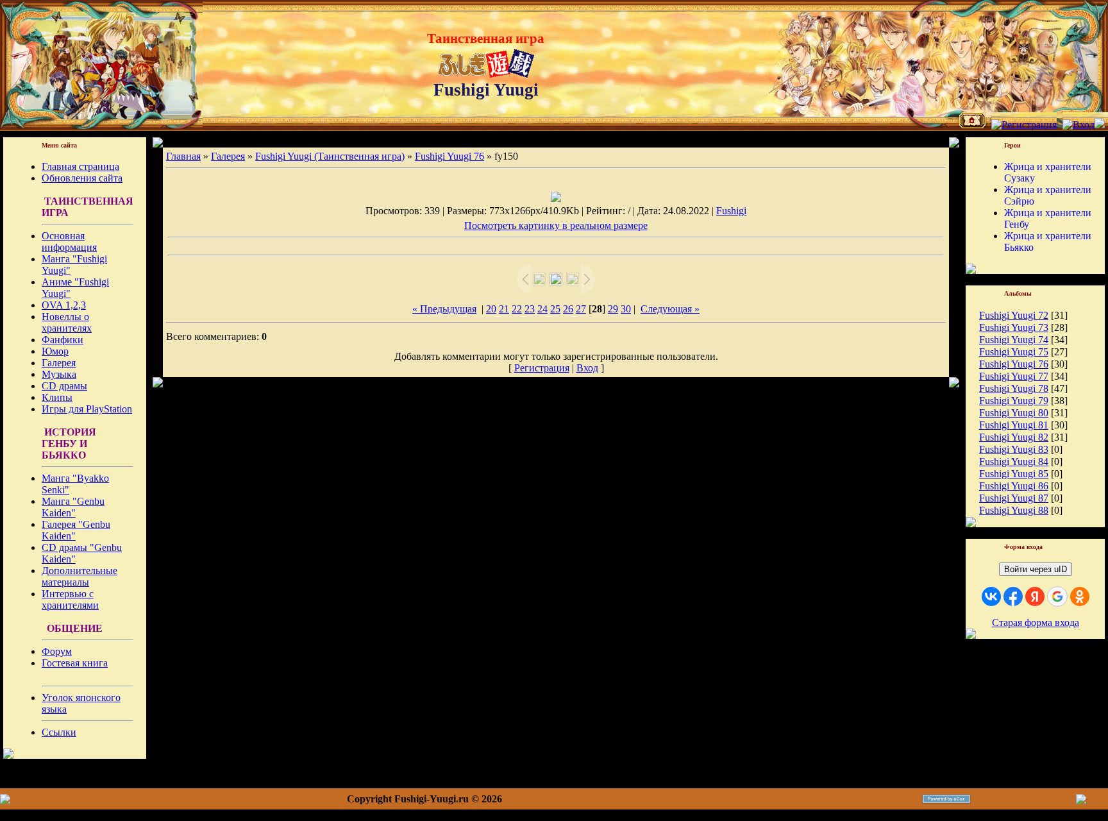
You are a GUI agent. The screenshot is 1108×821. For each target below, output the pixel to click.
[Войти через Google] (1057, 596)
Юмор (55, 351)
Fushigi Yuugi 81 (1013, 424)
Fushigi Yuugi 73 (1013, 327)
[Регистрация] (1024, 124)
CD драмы (64, 385)
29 (613, 308)
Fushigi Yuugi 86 (1013, 485)
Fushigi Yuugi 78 (1013, 388)
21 (504, 308)
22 (517, 308)
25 (555, 308)
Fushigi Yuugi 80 (1013, 412)
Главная (183, 156)
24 (542, 308)
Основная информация (69, 241)
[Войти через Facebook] (1013, 596)
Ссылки (59, 732)
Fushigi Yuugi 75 (1013, 351)
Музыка (59, 374)
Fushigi (731, 210)
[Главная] (972, 124)
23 (530, 308)
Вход (587, 367)
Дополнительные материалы (79, 576)
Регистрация (541, 367)
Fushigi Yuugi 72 (1013, 315)
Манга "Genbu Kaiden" (73, 507)
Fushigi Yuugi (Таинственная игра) (330, 156)
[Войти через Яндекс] (1035, 596)
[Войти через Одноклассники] (1079, 596)
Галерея (59, 362)
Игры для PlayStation (87, 408)
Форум (57, 651)
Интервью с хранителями (70, 599)
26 (568, 308)
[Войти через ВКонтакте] (991, 596)
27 (581, 308)
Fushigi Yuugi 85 (1013, 473)
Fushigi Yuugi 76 (449, 156)
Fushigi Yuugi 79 (1013, 400)
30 (626, 308)
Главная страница (80, 166)
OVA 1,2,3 (64, 305)
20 (491, 308)
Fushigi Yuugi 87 (1013, 498)
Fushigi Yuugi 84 (1013, 461)
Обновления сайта (82, 178)
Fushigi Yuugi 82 (1013, 437)
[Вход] (1078, 124)
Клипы (57, 397)
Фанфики (62, 339)
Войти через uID (1035, 569)
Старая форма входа (1035, 622)
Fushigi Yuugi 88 (1013, 510)
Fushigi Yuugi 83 (1013, 449)
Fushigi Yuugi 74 (1013, 339)
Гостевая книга (75, 662)
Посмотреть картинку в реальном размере (556, 225)
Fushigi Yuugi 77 (1013, 376)
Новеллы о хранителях (67, 322)
